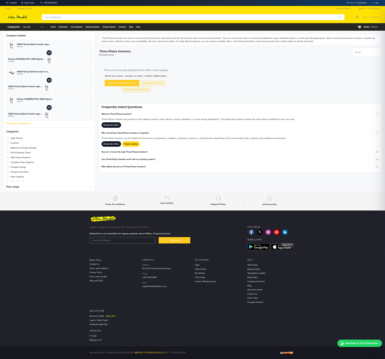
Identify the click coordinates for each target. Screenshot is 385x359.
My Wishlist (200, 273)
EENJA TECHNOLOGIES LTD (151, 352)
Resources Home (254, 290)
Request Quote (109, 27)
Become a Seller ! (343, 9)
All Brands (63, 27)
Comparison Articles (256, 281)
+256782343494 (50, 3)
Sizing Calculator (92, 27)
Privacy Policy (95, 272)
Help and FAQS (96, 281)
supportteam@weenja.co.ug (154, 286)
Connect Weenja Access (205, 281)
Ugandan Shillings (24, 9)
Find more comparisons (18, 123)
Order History (200, 269)
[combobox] (367, 53)
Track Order (200, 277)
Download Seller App (98, 324)
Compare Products (255, 302)
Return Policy (95, 260)
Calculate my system (153, 83)
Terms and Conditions (98, 268)
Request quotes (131, 144)
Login (376, 3)
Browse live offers (111, 125)
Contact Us (94, 264)
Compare (13, 3)
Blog (131, 27)
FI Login (93, 336)
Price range (12, 187)
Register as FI (95, 340)
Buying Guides (253, 269)
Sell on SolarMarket (358, 3)
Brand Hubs (252, 277)
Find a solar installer (98, 276)
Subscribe (174, 240)
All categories (77, 27)
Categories (12, 131)
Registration (375, 17)
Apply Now (111, 316)
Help (138, 27)
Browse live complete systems (122, 83)
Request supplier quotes (136, 89)
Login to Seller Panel (98, 320)
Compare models (16, 35)
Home (53, 27)
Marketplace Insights (256, 273)
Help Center (29, 3)
